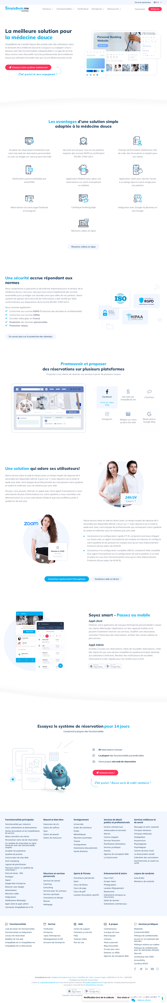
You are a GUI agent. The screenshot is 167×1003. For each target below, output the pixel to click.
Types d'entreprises (52, 935)
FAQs (76, 935)
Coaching (47, 884)
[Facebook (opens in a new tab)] (137, 969)
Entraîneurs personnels (84, 878)
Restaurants (109, 891)
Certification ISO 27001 (144, 956)
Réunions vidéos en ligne (83, 246)
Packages (9, 876)
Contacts (107, 939)
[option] (49, 408)
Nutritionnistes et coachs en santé (146, 862)
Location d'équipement (114, 888)
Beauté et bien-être (53, 819)
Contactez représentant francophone (66, 579)
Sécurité (137, 953)
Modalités (138, 929)
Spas (45, 831)
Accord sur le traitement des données (146, 940)
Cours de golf (79, 891)
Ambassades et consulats (115, 830)
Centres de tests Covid (144, 850)
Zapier (8, 880)
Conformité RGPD (141, 932)
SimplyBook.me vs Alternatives (18, 946)
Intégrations (10, 897)
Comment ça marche (83, 932)
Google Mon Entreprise (15, 883)
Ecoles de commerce (83, 827)
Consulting (48, 887)
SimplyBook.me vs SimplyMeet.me (20, 942)
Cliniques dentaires (142, 830)
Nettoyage (47, 904)
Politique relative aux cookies (146, 944)
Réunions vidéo (12, 893)
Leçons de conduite (144, 873)
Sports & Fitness (82, 873)
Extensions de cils (51, 824)
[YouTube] (153, 969)
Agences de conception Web (116, 854)
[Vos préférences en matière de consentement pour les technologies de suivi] (162, 998)
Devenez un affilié (112, 952)
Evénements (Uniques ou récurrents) (115, 896)
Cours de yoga (80, 888)
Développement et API (53, 939)
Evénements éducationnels (85, 848)
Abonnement (11, 890)
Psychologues (140, 847)
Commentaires (110, 929)
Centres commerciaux (113, 827)
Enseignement (81, 819)
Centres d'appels (111, 837)
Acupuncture (139, 840)
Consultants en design (53, 897)
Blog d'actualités (111, 946)
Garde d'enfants (81, 851)
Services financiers (112, 840)
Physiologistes (140, 844)
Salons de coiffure (51, 827)
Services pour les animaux (54, 891)
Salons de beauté (51, 834)
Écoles (76, 831)
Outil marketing (12, 861)
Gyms (76, 881)
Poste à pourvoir (111, 942)
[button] (47, 9)
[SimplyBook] (17, 9)
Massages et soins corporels (146, 827)
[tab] (107, 398)
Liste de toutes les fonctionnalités (20, 929)
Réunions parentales (83, 837)
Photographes (110, 884)
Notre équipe (109, 935)
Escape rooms (110, 881)
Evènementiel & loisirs (115, 873)
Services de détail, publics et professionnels (117, 821)
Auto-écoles (139, 878)
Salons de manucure (52, 837)
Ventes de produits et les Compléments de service (22, 832)
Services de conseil (51, 880)
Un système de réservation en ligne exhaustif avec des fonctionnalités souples (20, 845)
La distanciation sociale (144, 854)
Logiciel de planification (15, 864)
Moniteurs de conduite (144, 881)
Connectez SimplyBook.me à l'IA (19, 907)
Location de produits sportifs (86, 895)
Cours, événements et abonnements (21, 827)
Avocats (107, 850)
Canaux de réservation (15, 935)
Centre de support (82, 929)
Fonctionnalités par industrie (18, 824)
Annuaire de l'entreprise (54, 942)
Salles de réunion (111, 900)
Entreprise (48, 932)
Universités (79, 824)
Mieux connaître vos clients (17, 836)
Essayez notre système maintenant (30, 67)
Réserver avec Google (14, 887)
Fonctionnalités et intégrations (18, 932)
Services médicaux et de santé (145, 821)
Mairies (107, 833)
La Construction (111, 857)
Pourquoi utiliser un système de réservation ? (19, 868)
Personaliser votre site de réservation (21, 840)
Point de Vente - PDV (14, 873)
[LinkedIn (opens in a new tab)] (148, 969)
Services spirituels (51, 894)
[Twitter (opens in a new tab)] (142, 969)
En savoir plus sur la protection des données (30, 336)
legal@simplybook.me (93, 982)
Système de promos (13, 854)
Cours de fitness (81, 884)
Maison (46, 901)
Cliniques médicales (143, 833)
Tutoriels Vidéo (80, 939)
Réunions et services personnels (54, 875)
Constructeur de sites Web (16, 857)
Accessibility (139, 960)
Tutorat (77, 841)
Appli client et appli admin (16, 904)
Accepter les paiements (15, 851)
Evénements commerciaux (115, 904)
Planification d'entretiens (115, 844)
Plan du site (79, 942)
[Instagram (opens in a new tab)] (159, 969)
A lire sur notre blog (107, 403)
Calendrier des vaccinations (146, 857)
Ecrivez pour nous (112, 949)
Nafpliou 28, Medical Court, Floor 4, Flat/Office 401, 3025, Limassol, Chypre (79, 977)
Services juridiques (112, 847)
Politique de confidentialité (146, 935)
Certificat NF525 (141, 963)
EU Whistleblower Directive (93, 985)
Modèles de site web (14, 939)
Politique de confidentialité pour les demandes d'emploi (146, 949)
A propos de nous (111, 932)
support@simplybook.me (49, 982)
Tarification (82, 8)
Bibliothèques (80, 834)
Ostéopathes (139, 837)
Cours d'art (108, 878)
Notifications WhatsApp (15, 900)
